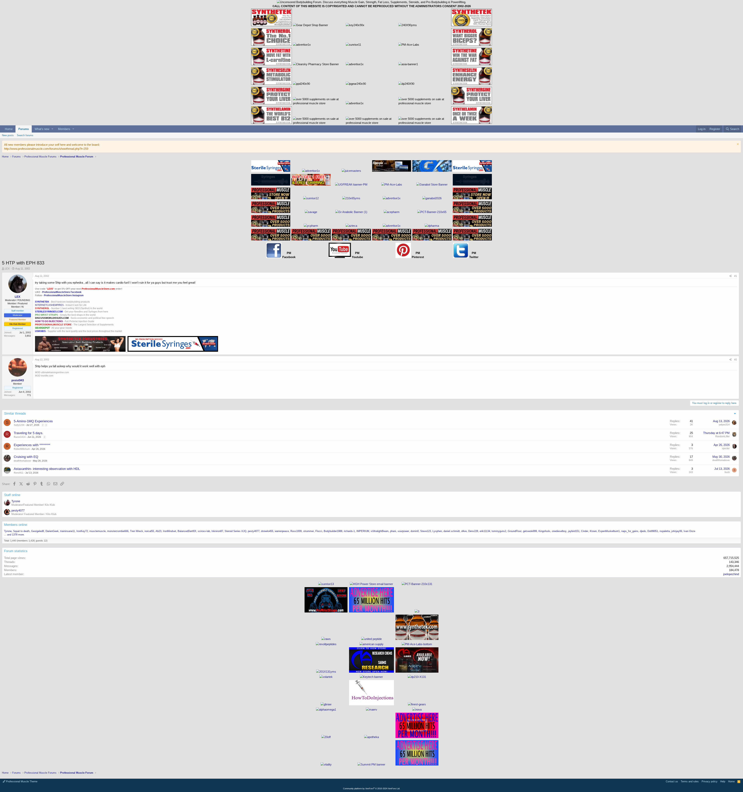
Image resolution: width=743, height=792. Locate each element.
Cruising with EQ (26, 457)
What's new (42, 129)
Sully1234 (19, 425)
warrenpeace (282, 531)
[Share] (730, 276)
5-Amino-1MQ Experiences (33, 421)
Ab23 (158, 531)
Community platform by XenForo (371, 788)
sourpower (403, 531)
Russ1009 (296, 531)
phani (393, 531)
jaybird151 (574, 531)
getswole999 (530, 531)
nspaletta (665, 531)
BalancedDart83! (187, 531)
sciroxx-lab (204, 531)
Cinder (584, 531)
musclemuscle (97, 531)
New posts (8, 135)
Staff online (12, 495)
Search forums (25, 135)
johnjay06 (676, 531)
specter (726, 448)
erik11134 (485, 531)
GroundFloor (514, 531)
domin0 (415, 531)
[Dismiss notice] (737, 145)
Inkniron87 (217, 531)
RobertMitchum (22, 449)
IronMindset (169, 531)
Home (9, 129)
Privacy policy (709, 781)
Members (64, 129)
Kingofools (544, 531)
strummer (308, 531)
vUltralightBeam (380, 531)
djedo (643, 531)
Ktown (593, 531)
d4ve (464, 531)
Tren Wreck (136, 531)
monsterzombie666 (117, 531)
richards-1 (349, 531)
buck (727, 472)
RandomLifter (722, 436)
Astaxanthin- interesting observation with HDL (47, 469)
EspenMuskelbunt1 (609, 531)
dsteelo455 (267, 531)
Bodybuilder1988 (333, 531)
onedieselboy (559, 531)
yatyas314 (724, 424)
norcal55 (149, 531)
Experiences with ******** (32, 445)
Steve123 (425, 531)
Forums (23, 129)
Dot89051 (652, 531)
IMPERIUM (362, 531)
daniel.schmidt (451, 531)
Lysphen (437, 531)
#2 (735, 359)
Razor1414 (20, 437)
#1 (735, 276)
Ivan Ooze (689, 531)
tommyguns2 (499, 531)
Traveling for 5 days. (28, 433)
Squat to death (21, 531)
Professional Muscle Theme (21, 781)
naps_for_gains (629, 531)
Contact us (672, 781)
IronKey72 (82, 531)
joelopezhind (731, 574)
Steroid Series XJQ (235, 531)
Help (722, 781)
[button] (52, 129)
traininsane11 (67, 531)
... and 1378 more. (14, 534)
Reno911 (18, 472)
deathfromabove (22, 460)
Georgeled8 (37, 531)
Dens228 (473, 531)
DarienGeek (52, 531)
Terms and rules (690, 781)
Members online (15, 525)
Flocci (318, 531)
